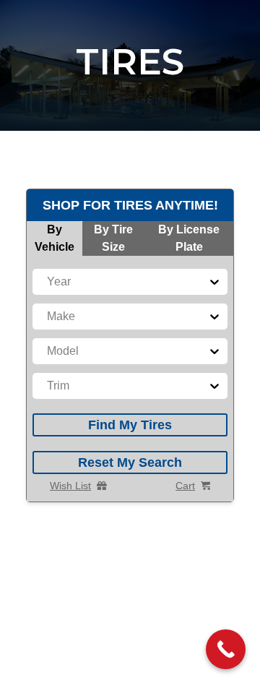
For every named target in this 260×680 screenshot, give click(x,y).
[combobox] (48, 281)
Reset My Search (130, 462)
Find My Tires (130, 425)
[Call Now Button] (226, 649)
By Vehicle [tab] (54, 238)
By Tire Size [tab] (113, 238)
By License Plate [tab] (189, 238)
